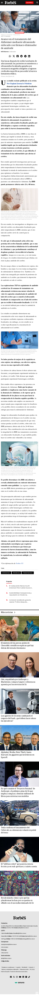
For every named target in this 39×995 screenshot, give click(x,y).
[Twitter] (14, 56)
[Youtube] (20, 977)
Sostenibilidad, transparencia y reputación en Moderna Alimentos (20, 594)
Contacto (31, 967)
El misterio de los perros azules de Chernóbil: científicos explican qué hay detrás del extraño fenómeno (17, 645)
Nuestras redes (24, 969)
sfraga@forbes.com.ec (29, 939)
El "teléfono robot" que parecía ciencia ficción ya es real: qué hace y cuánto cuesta (19, 865)
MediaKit (24, 967)
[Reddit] (21, 56)
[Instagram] (17, 977)
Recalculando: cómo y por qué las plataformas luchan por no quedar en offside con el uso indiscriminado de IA (17, 900)
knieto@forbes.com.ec (31, 936)
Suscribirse (29, 2)
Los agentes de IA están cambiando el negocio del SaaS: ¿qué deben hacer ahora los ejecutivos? (18, 718)
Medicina (16, 573)
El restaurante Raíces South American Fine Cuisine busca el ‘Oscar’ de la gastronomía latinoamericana (20, 587)
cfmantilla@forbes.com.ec (19, 933)
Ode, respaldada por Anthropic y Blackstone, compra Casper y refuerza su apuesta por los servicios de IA (18, 682)
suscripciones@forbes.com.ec (9, 944)
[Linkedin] (29, 56)
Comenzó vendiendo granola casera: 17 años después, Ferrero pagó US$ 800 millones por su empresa (20, 601)
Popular (9, 581)
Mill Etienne (5, 51)
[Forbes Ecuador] (10, 2)
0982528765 (4, 952)
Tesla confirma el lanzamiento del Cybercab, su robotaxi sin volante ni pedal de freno (18, 830)
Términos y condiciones (7, 967)
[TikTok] (29, 977)
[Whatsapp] (10, 56)
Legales (18, 967)
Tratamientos (27, 573)
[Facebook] (18, 56)
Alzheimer (6, 573)
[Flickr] (26, 977)
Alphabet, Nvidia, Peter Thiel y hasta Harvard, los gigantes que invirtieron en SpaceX (17, 754)
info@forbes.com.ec (23, 927)
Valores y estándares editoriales (10, 969)
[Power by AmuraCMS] (19, 982)
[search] (37, 2)
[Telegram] (25, 56)
